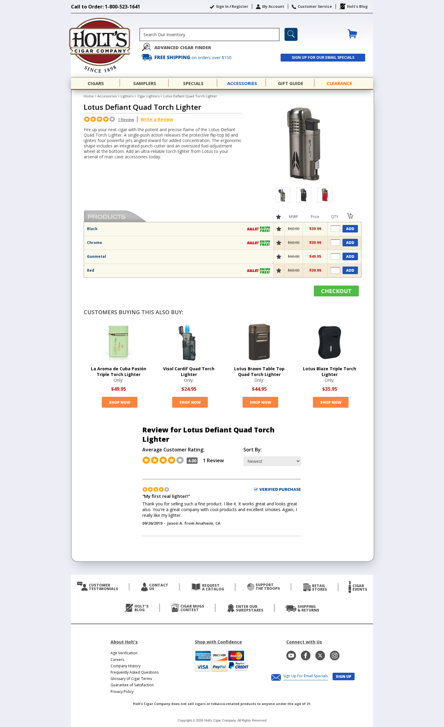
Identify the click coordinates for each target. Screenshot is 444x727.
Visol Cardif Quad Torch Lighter (188, 371)
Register (240, 6)
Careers (117, 659)
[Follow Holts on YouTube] (291, 655)
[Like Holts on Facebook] (305, 655)
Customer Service (315, 6)
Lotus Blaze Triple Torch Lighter (329, 371)
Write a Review (156, 119)
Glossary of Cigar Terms (131, 678)
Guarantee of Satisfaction (132, 684)
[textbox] (209, 34)
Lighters (127, 96)
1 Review (126, 119)
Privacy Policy (122, 691)
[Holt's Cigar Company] (105, 45)
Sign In (222, 6)
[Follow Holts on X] (320, 655)
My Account (273, 6)
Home (89, 96)
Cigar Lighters (148, 96)
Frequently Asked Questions (135, 672)
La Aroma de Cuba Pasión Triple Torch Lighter (118, 371)
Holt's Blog (357, 6)
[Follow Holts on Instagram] (334, 655)
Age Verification (124, 653)
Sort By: (252, 450)
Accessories (107, 96)
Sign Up (343, 676)
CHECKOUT (336, 291)
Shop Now (119, 402)
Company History (125, 666)
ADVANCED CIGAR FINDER (182, 47)
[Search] (291, 34)
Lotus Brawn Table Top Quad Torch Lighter (259, 371)
